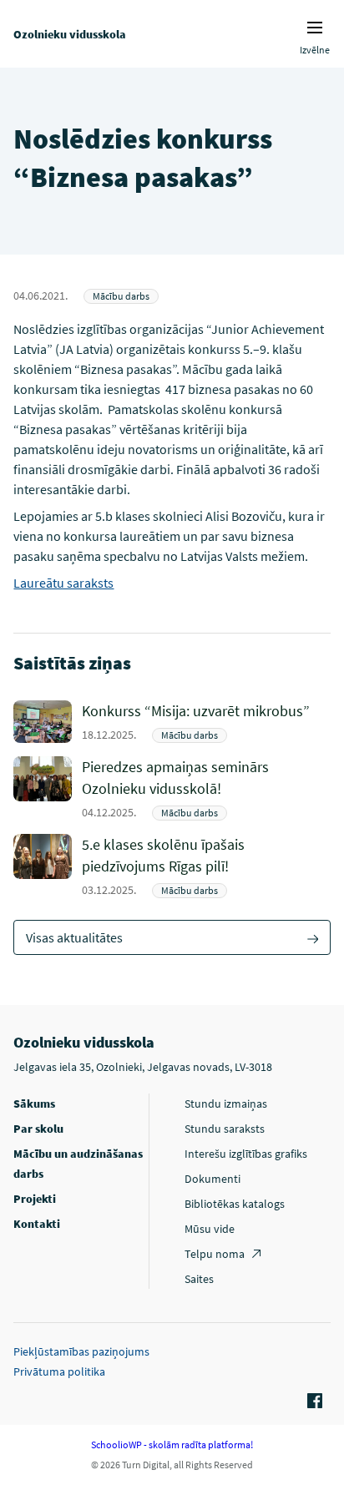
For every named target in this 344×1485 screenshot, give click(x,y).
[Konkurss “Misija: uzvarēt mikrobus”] (206, 721)
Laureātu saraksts (63, 582)
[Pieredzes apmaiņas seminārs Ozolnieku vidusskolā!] (206, 788)
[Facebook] (312, 1401)
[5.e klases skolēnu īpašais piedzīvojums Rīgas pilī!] (206, 866)
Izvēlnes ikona (315, 27)
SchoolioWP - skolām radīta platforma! (172, 1444)
